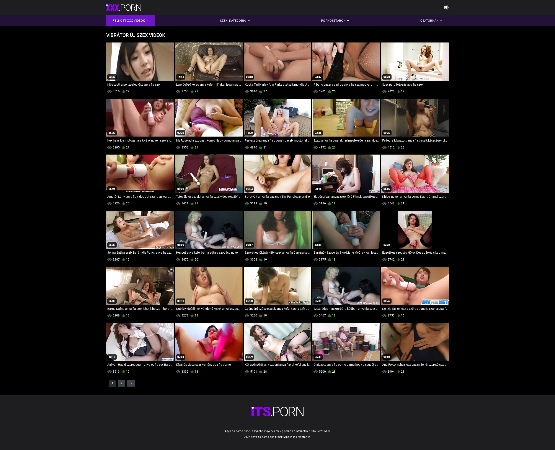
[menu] (446, 7)
